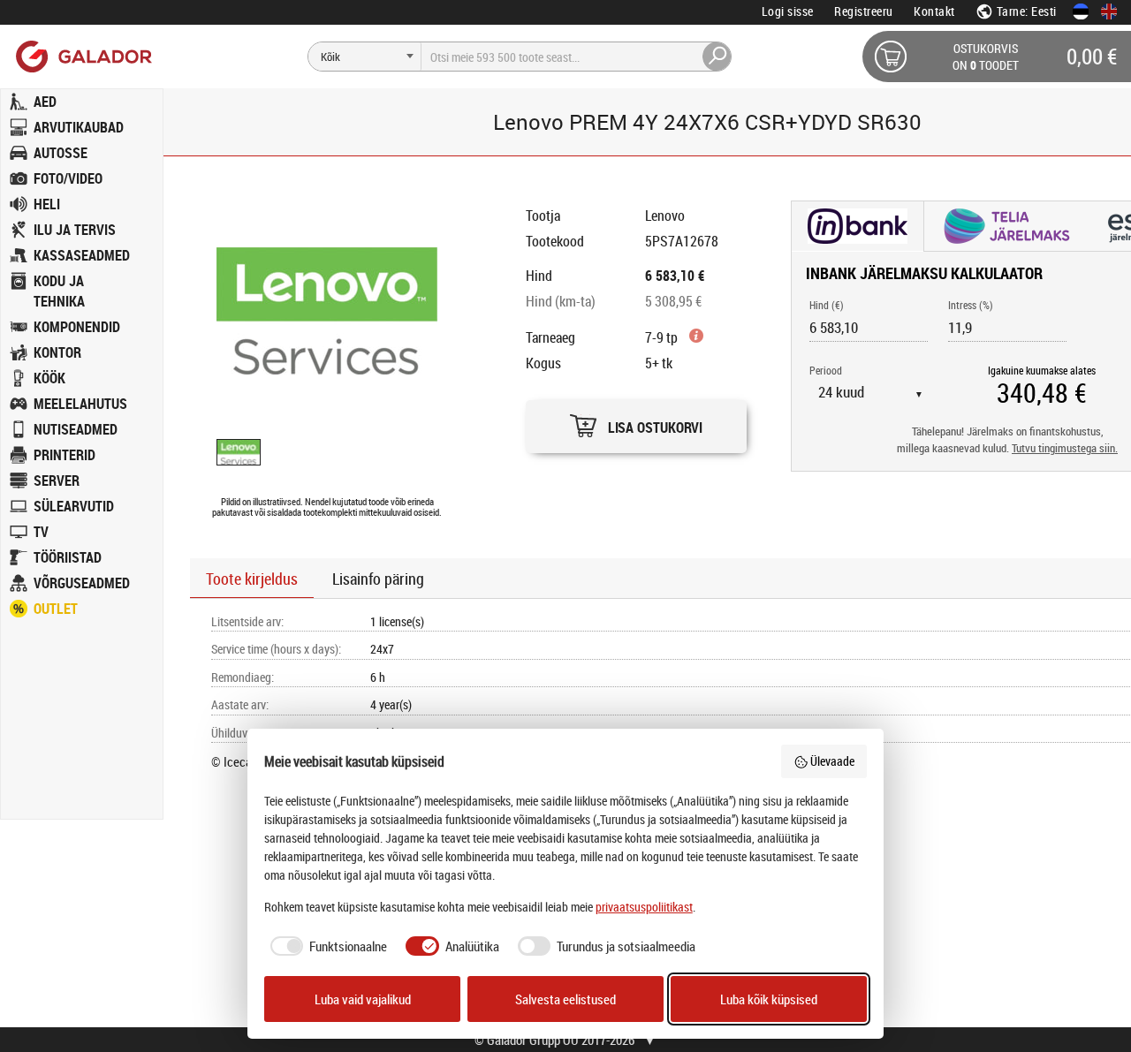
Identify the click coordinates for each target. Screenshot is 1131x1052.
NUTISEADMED (76, 429)
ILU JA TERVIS (75, 229)
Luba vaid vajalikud (363, 999)
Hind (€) (826, 305)
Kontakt (934, 11)
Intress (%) (970, 305)
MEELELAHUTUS (80, 403)
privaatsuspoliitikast (644, 906)
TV (41, 531)
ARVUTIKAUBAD (79, 127)
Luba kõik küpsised (768, 999)
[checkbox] (326, 946)
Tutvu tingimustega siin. (1065, 448)
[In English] (1109, 11)
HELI (47, 204)
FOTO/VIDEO (68, 178)
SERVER (57, 480)
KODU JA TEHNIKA (59, 291)
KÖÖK (49, 378)
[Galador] (82, 56)
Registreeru (863, 11)
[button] (636, 421)
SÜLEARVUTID (74, 506)
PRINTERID (64, 455)
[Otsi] (717, 57)
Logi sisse (788, 11)
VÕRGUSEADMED (82, 583)
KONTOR (57, 352)
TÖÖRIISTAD (68, 557)
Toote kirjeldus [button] (252, 578)
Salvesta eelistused (565, 999)
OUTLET (56, 608)
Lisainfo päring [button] (378, 578)
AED (45, 101)
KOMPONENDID (77, 327)
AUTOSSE (60, 153)
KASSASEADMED (82, 255)
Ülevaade (832, 761)
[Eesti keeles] (1081, 11)
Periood (825, 370)
